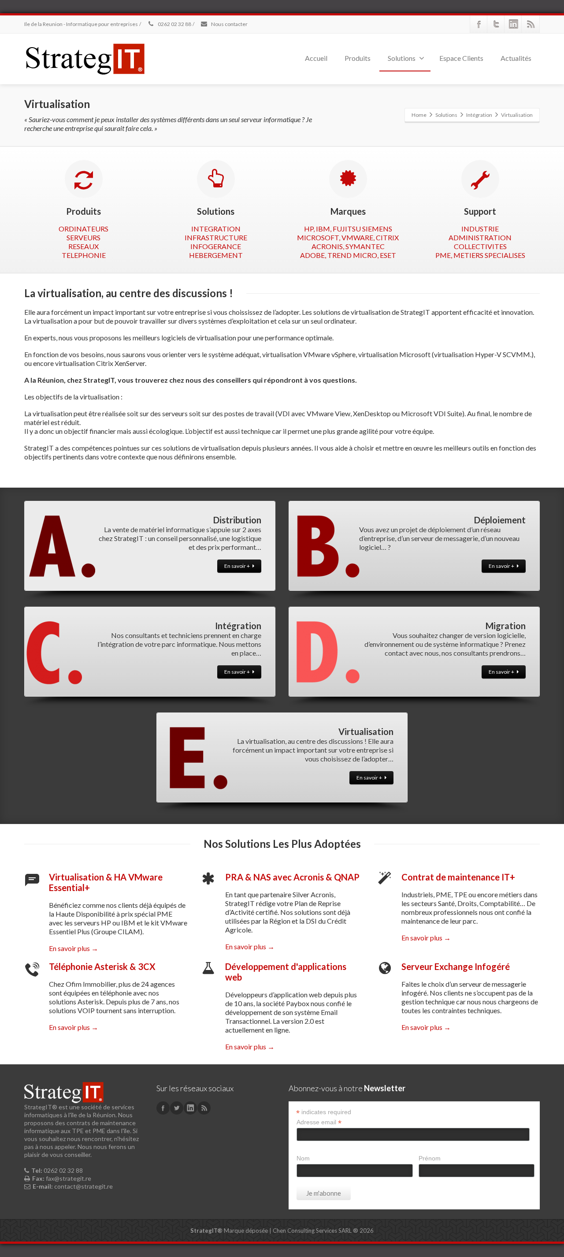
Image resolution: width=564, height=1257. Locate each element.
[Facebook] (479, 24)
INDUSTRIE (480, 228)
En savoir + (237, 566)
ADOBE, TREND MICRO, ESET (348, 255)
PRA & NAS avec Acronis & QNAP (292, 877)
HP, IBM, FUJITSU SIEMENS (348, 228)
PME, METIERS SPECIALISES (480, 255)
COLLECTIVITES (480, 246)
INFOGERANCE (215, 246)
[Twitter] (496, 24)
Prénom (430, 1158)
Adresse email (319, 1122)
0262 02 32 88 (174, 24)
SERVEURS (83, 237)
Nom (303, 1158)
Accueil (316, 58)
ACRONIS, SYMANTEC (348, 246)
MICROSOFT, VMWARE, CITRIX (348, 237)
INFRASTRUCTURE (216, 237)
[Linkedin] (513, 24)
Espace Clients (461, 58)
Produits (358, 58)
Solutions (402, 58)
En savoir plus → (73, 948)
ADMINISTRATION (480, 237)
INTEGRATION (216, 228)
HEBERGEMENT (216, 255)
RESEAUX (83, 246)
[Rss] (530, 24)
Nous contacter (229, 24)
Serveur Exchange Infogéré (455, 966)
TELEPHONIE (84, 255)
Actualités (516, 58)
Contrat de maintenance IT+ (458, 877)
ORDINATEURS (83, 228)
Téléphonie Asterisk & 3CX (102, 966)
